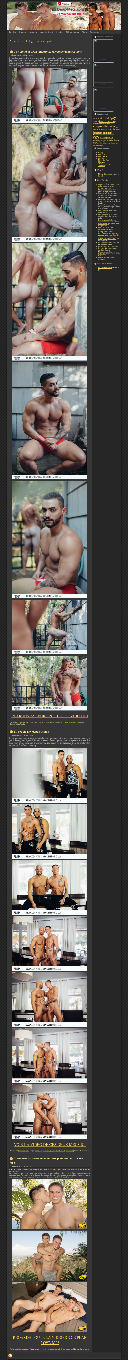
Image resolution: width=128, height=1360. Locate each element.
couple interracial (54, 722)
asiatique (96, 121)
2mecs (30, 55)
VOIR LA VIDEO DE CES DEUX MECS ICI (50, 1144)
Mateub (101, 252)
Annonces (102, 154)
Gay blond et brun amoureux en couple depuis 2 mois (48, 51)
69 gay (100, 153)
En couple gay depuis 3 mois (32, 731)
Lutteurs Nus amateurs (106, 248)
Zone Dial (101, 166)
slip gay (95, 145)
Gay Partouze (103, 233)
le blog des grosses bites (107, 239)
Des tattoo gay (103, 220)
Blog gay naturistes (105, 190)
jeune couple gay (67, 1349)
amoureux (96, 118)
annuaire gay (103, 188)
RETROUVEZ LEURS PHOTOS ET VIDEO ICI (50, 715)
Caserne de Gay (104, 194)
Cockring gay (103, 199)
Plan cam (101, 162)
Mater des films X (104, 160)
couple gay (109, 123)
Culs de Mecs (103, 210)
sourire (100, 145)
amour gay (33, 722)
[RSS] (10, 1355)
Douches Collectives (105, 227)
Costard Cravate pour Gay (107, 205)
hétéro (118, 129)
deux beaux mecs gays (61, 1169)
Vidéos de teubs (104, 258)
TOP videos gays (104, 164)
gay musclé (64, 722)
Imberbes (101, 158)
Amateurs (21, 722)
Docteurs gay (103, 224)
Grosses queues (23, 1151)
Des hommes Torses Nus (107, 214)
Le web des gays (104, 246)
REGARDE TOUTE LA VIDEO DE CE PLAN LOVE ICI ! (50, 1340)
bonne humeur (101, 123)
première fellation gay (103, 143)
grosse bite (69, 1151)
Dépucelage (102, 156)
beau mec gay (43, 722)
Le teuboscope (103, 242)
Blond (95, 123)
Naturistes (102, 254)
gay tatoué (72, 722)
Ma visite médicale (105, 268)
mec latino (80, 722)
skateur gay (114, 143)
